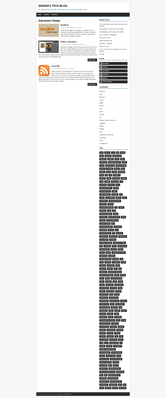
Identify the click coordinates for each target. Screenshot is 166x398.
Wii (106, 375)
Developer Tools (105, 191)
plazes (117, 294)
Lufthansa (110, 265)
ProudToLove (104, 304)
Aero (101, 156)
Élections (123, 388)
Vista (118, 355)
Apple (117, 159)
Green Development (106, 227)
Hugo (61, 394)
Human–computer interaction (107, 120)
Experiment (103, 201)
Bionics (102, 172)
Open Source (119, 285)
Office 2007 (109, 285)
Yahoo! (115, 388)
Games (115, 214)
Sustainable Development (106, 135)
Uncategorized (103, 143)
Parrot (102, 291)
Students (113, 327)
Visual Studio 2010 (105, 362)
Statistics (115, 323)
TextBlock (113, 339)
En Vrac (101, 100)
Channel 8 (117, 175)
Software (118, 317)
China (109, 178)
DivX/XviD (115, 194)
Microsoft (103, 272)
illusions (119, 233)
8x (117, 152)
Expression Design (114, 201)
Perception (110, 291)
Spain (123, 320)
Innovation (113, 236)
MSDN (107, 278)
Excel (124, 197)
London (102, 265)
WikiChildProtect (114, 375)
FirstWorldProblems (106, 207)
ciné (101, 181)
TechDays (110, 336)
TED (116, 336)
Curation (103, 185)
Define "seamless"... (69, 42)
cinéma (107, 181)
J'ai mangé (107, 246)
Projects (123, 301)
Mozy (101, 278)
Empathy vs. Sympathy (105, 43)
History (111, 230)
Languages (79, 27)
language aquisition (118, 252)
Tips (101, 343)
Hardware (103, 230)
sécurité (102, 333)
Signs (116, 314)
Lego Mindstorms (105, 259)
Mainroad (67, 394)
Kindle (120, 249)
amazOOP (103, 159)
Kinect (102, 252)
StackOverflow (105, 323)
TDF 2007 (102, 336)
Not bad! (101, 54)
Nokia (120, 281)
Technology (81, 44)
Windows (103, 378)
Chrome (123, 178)
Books (101, 94)
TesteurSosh (104, 339)
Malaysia (102, 268)
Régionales (103, 310)
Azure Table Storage (106, 169)
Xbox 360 (108, 388)
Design (116, 188)
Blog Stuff (102, 91)
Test (121, 336)
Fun (100, 117)
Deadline (65, 25)
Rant (112, 304)
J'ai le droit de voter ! (105, 37)
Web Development (114, 368)
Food (100, 109)
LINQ (101, 262)
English (74, 27)
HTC (117, 230)
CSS (121, 181)
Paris (120, 288)
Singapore (103, 317)
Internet (112, 239)
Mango (110, 268)
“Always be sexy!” (104, 46)
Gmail (123, 217)
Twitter (109, 346)
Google (102, 220)
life (121, 259)
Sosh (118, 320)
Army (122, 159)
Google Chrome (105, 223)
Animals (110, 159)
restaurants (120, 304)
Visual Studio (104, 359)
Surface (102, 330)
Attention (103, 162)
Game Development (105, 214)
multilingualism (116, 278)
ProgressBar (104, 301)
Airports (108, 156)
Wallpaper (103, 365)
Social (111, 317)
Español (101, 106)
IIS (113, 233)
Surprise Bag (111, 330)
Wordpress (113, 385)
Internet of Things (119, 243)
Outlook (113, 288)
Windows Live (104, 381)
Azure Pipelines (121, 165)
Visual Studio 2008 (116, 359)
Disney (115, 191)
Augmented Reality (114, 162)
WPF (120, 385)
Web (110, 365)
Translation (114, 343)
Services (110, 314)
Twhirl (102, 346)
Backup (117, 169)
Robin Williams (104, 307)
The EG (121, 339)
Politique (101, 129)
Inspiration (122, 236)
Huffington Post (105, 233)
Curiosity (111, 185)
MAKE (117, 265)
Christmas (116, 178)
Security (102, 314)
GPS (113, 223)
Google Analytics (112, 220)
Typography (117, 346)
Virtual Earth (111, 355)
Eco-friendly (110, 197)
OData (102, 285)
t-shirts (110, 333)
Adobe (122, 152)
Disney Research (105, 194)
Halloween (117, 227)
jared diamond (104, 249)
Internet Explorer (105, 243)
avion (124, 162)
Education (102, 97)
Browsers (121, 172)
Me (120, 268)
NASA (114, 281)
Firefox (110, 204)
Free (109, 210)
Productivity (114, 297)
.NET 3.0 (107, 152)
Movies (123, 275)
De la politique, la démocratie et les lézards (111, 32)
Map (115, 268)
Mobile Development (106, 275)
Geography (103, 217)
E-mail (102, 197)
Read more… (92, 60)
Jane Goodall (122, 246)
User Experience (105, 352)
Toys (106, 343)
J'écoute (113, 249)
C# (106, 175)
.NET (101, 152)
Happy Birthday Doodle (105, 40)
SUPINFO (121, 327)
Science (117, 310)
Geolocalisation (114, 217)
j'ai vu (114, 246)
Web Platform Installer (107, 372)
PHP (111, 294)
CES (110, 175)
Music (102, 281)
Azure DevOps (110, 165)
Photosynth (104, 294)
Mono (116, 275)
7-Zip (113, 152)
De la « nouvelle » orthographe (108, 35)
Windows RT (103, 385)
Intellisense (104, 239)
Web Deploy (103, 368)
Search (124, 310)
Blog (108, 172)
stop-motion (104, 327)
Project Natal (114, 301)
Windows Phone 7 (116, 381)
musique (108, 281)
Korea (108, 252)
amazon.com (117, 156)
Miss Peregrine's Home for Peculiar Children (111, 29)
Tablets (117, 333)
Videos (102, 355)
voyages (115, 362)
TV (121, 343)
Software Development (107, 320)
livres (123, 262)
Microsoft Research (115, 272)
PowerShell (103, 297)
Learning (111, 256)
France (101, 111)
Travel (101, 140)
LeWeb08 (115, 259)
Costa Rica (115, 181)
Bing (122, 169)
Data (117, 185)
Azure (102, 165)
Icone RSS (55, 66)
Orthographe (104, 288)
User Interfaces (116, 352)
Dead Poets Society (106, 188)
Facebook (103, 204)
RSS (120, 307)
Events (118, 197)
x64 (124, 385)
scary (111, 310)
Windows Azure (112, 378)
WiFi (101, 375)
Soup (100, 132)
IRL (101, 246)
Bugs (101, 175)
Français (65, 68)
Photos (118, 291)
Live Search (116, 262)
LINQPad (107, 262)
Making (101, 126)
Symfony (119, 330)
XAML (101, 388)
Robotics (114, 307)
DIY (121, 194)
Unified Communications (107, 349)
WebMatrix (120, 372)
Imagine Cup (103, 236)
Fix (116, 207)
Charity (102, 178)
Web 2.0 (116, 365)
